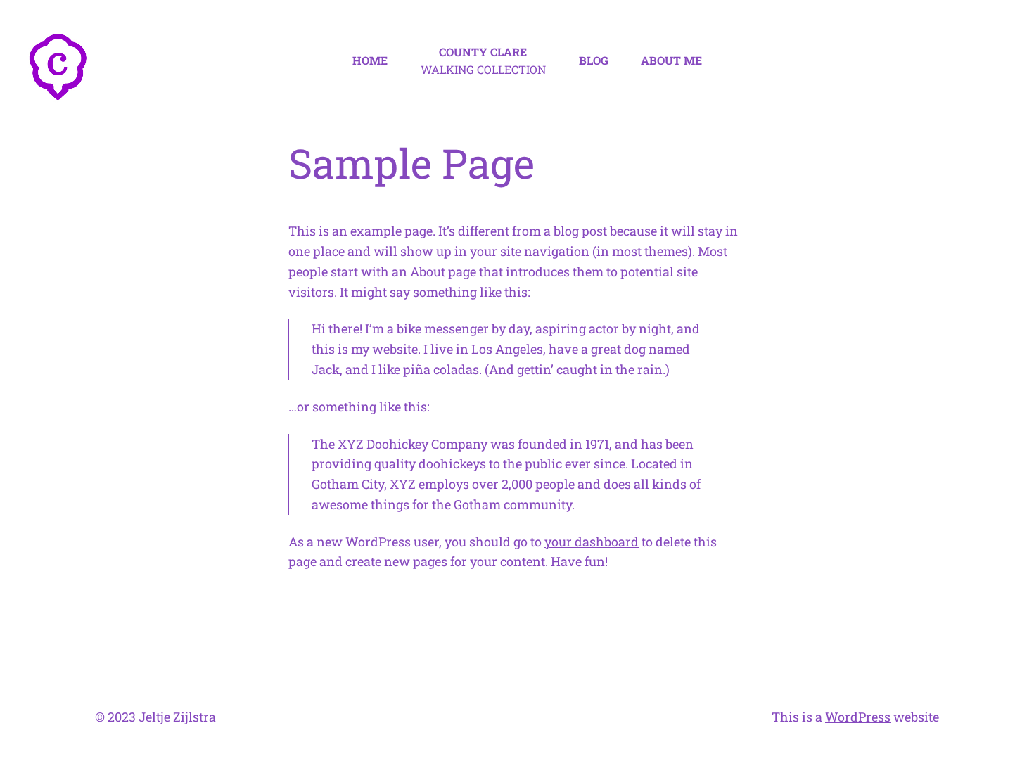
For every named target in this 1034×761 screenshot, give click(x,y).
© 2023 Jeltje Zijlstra (155, 716)
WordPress (858, 716)
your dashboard (591, 541)
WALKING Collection (483, 60)
